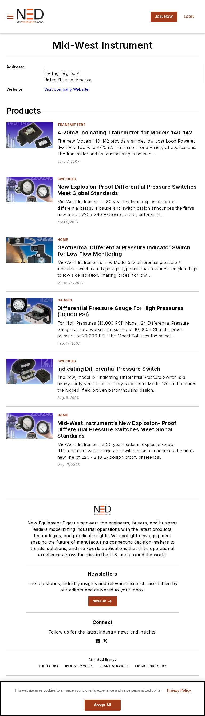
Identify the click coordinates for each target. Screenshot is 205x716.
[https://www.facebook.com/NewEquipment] (98, 641)
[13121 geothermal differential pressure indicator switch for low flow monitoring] (29, 250)
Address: (15, 67)
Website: (15, 89)
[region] (102, 698)
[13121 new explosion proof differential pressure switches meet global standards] (29, 189)
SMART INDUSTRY (151, 666)
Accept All (102, 705)
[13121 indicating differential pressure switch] (29, 371)
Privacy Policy (179, 690)
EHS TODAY (49, 666)
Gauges (64, 300)
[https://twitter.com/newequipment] (105, 641)
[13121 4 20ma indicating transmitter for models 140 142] (29, 135)
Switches (66, 179)
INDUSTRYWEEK (79, 666)
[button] (10, 17)
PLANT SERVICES (114, 666)
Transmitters (71, 125)
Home (62, 240)
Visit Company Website (66, 89)
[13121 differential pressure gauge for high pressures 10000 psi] (29, 311)
